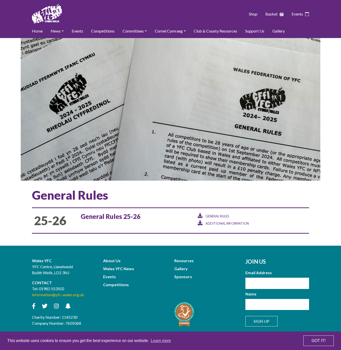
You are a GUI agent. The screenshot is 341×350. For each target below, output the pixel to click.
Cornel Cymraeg (169, 31)
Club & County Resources (215, 31)
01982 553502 (51, 288)
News (56, 31)
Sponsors (183, 276)
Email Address (258, 272)
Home (37, 31)
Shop (253, 14)
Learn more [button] (161, 340)
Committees (133, 31)
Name (250, 293)
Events (297, 14)
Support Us (254, 31)
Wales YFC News (118, 268)
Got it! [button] (319, 340)
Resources (184, 260)
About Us (112, 260)
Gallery (278, 31)
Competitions (103, 31)
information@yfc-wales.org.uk (58, 294)
